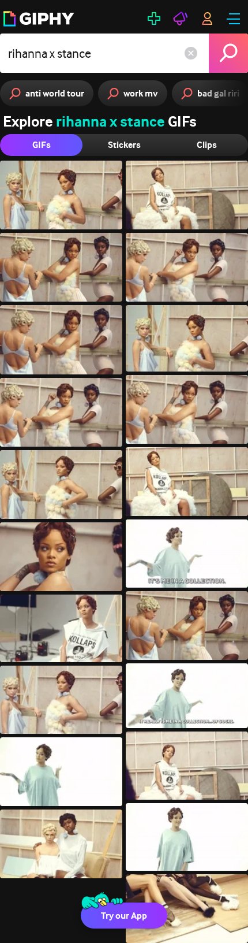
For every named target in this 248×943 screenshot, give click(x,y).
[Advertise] (180, 18)
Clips (207, 144)
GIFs (41, 144)
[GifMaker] (154, 18)
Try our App (124, 915)
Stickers (124, 144)
